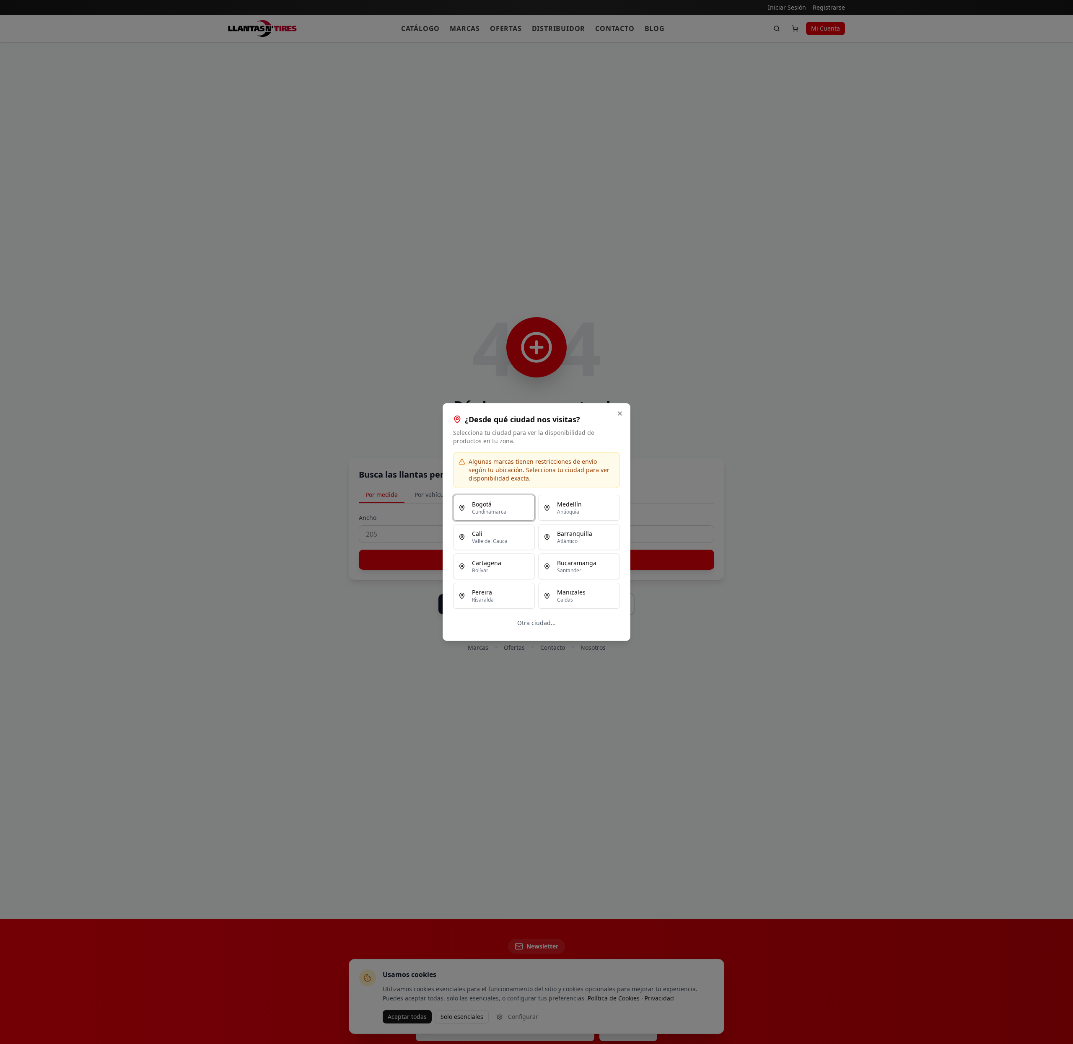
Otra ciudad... (536, 623)
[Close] (620, 413)
